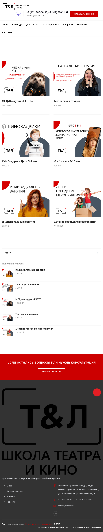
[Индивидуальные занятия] (25, 199)
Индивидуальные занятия (19, 221)
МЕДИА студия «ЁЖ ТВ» (17, 101)
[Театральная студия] (77, 78)
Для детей (32, 24)
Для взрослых (51, 24)
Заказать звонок (84, 14)
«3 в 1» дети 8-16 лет (67, 161)
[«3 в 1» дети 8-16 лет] (77, 139)
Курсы (8, 252)
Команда (17, 24)
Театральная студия (67, 101)
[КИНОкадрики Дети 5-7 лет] (25, 139)
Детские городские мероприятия (75, 221)
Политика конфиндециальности (53, 527)
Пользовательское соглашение (86, 527)
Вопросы (68, 24)
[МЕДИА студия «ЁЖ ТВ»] (25, 78)
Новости (82, 24)
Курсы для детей (15, 491)
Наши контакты (51, 371)
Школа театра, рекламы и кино (39, 524)
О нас (5, 24)
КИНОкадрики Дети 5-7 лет (19, 161)
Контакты (7, 32)
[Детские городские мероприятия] (77, 199)
